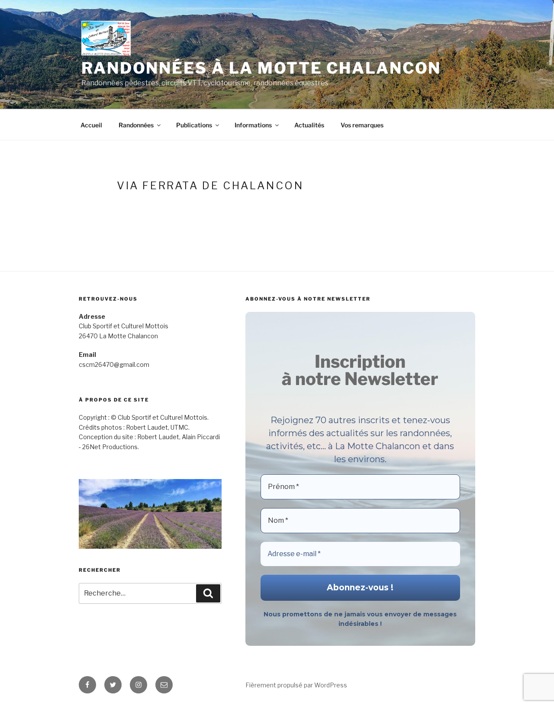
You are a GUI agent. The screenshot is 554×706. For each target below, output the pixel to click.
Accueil (91, 125)
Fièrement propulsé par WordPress (296, 685)
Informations (253, 125)
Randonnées (136, 125)
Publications (194, 125)
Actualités (309, 125)
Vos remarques (362, 125)
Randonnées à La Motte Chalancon (261, 68)
